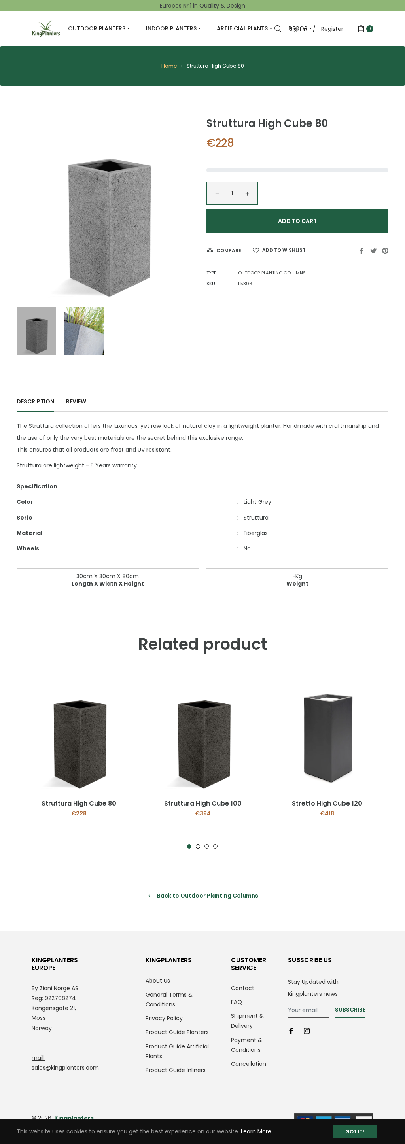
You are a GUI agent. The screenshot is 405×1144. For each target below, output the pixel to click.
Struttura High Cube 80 (79, 803)
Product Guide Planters (177, 1032)
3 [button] (206, 846)
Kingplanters (74, 1118)
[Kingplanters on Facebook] (291, 1031)
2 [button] (198, 846)
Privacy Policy (164, 1018)
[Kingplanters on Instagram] (307, 1031)
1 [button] (189, 846)
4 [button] (215, 846)
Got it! (354, 1131)
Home (169, 66)
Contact (242, 988)
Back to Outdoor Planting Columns (207, 896)
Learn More (256, 1131)
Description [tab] (35, 401)
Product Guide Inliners (176, 1070)
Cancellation (248, 1064)
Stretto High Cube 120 (327, 803)
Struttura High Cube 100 (203, 803)
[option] (79, 761)
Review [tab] (76, 401)
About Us (158, 981)
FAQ (236, 1002)
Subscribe (350, 1010)
